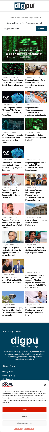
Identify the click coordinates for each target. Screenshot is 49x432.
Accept (24, 410)
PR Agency (7, 371)
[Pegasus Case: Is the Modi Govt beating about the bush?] (36, 124)
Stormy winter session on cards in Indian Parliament (36, 222)
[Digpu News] (24, 6)
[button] (45, 385)
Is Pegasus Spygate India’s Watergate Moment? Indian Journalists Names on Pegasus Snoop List (34, 195)
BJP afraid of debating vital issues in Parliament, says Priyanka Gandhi (36, 250)
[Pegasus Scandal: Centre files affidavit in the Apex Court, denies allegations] (12, 69)
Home (11, 18)
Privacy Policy (29, 429)
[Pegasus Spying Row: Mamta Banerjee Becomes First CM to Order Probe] (12, 179)
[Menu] (3, 7)
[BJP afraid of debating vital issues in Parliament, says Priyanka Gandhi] (36, 237)
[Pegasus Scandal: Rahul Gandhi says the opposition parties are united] (36, 69)
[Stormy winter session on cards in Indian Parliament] (36, 209)
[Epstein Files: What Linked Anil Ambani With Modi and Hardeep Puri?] (12, 266)
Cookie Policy (18, 429)
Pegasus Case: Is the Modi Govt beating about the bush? (35, 137)
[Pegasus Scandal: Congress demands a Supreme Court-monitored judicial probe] (36, 97)
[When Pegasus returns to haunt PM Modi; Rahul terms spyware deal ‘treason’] (12, 124)
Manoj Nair (11, 57)
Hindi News (7, 379)
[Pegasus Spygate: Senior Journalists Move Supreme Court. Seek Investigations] (36, 152)
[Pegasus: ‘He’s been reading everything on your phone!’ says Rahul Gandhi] (12, 209)
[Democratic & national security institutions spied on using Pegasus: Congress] (12, 152)
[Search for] (46, 7)
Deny (24, 416)
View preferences (24, 423)
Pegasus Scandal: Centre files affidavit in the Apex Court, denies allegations (12, 82)
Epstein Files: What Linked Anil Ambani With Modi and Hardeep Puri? (12, 280)
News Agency (8, 375)
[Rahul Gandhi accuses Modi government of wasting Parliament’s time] (36, 297)
